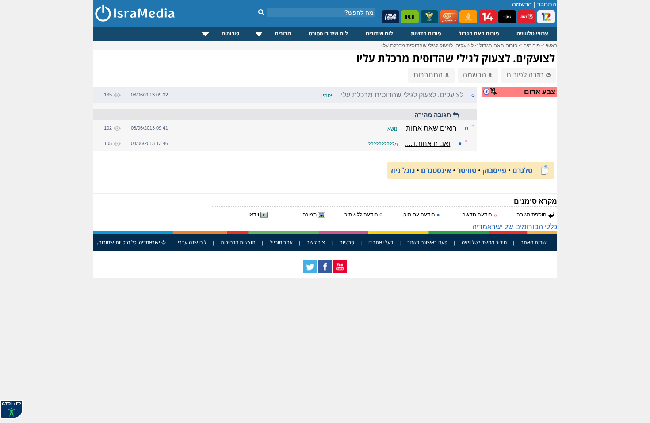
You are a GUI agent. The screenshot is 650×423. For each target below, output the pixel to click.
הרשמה (522, 4)
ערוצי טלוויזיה (532, 33)
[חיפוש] (261, 12)
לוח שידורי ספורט (328, 33)
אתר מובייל (281, 242)
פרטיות (346, 242)
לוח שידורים (379, 33)
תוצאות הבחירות (238, 242)
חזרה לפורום (525, 75)
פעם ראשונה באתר (427, 242)
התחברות (428, 75)
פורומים (230, 33)
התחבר (546, 4)
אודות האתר (534, 242)
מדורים (283, 33)
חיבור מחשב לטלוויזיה (484, 242)
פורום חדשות (426, 33)
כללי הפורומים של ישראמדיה (514, 227)
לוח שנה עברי (192, 242)
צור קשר (316, 242)
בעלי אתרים (380, 242)
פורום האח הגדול (479, 33)
